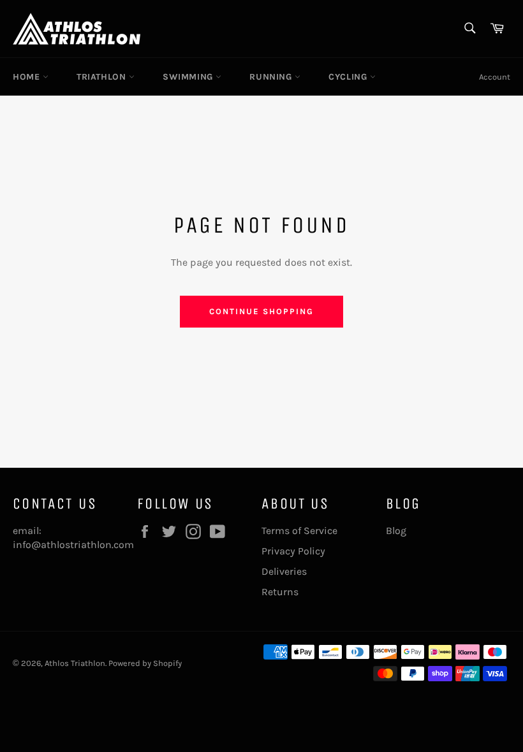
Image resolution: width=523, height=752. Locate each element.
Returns (280, 592)
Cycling (349, 76)
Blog (396, 530)
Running (272, 76)
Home (28, 76)
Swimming (189, 76)
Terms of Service (299, 530)
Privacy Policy (293, 551)
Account (494, 77)
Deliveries (284, 571)
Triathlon (103, 76)
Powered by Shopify (145, 663)
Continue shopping (261, 311)
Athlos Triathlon (75, 663)
